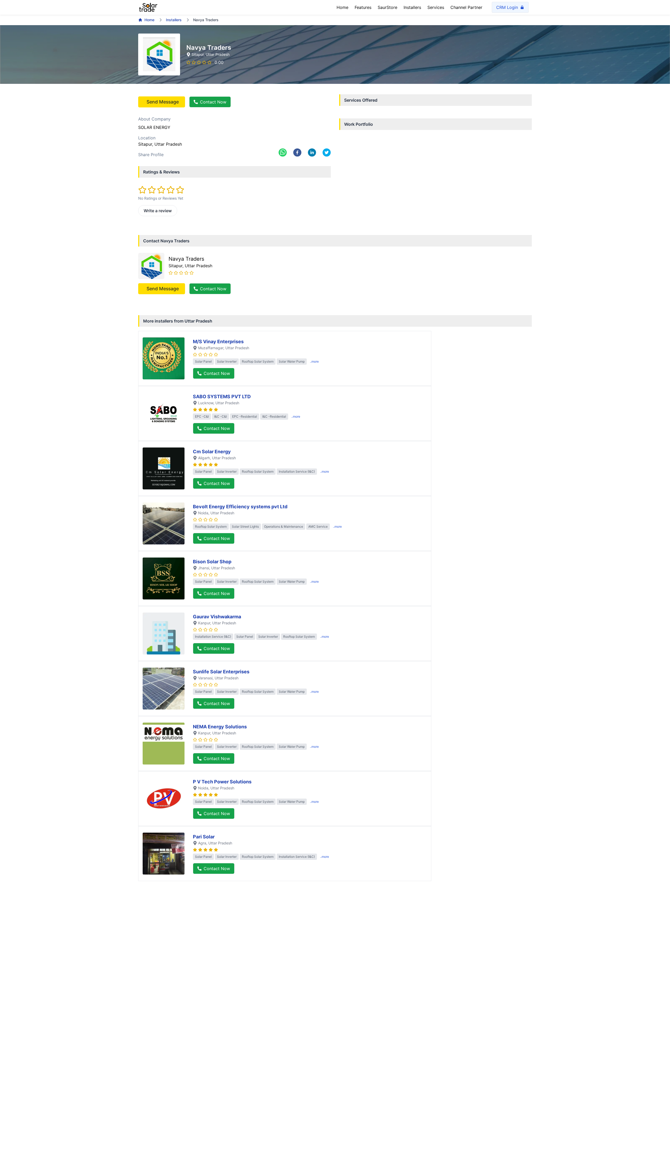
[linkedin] (312, 152)
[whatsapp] (282, 152)
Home (342, 7)
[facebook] (297, 152)
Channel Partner (466, 7)
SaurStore (387, 7)
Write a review (158, 210)
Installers (412, 7)
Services (435, 7)
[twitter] (326, 152)
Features (363, 7)
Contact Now (213, 102)
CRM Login (507, 7)
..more (314, 361)
